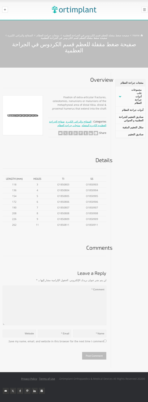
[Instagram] (42, 391)
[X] (65, 133)
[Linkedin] (91, 133)
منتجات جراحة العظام (68, 125)
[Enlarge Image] (22, 115)
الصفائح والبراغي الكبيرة (79, 121)
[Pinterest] (81, 133)
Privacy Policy (29, 378)
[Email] (60, 133)
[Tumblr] (86, 133)
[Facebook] (70, 133)
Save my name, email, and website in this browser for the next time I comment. (56, 341)
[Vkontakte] (96, 133)
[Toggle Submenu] (120, 96)
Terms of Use (47, 378)
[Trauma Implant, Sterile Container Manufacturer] (74, 10)
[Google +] (75, 133)
